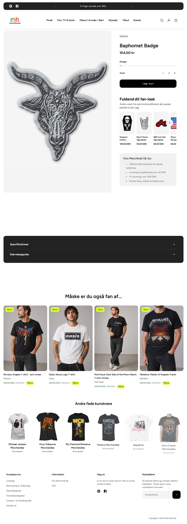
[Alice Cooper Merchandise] (169, 434)
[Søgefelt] (161, 20)
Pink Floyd (99, 382)
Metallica (144, 378)
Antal (122, 73)
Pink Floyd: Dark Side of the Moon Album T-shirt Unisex (115, 376)
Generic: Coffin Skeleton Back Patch (125, 138)
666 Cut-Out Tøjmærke (160, 138)
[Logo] (14, 20)
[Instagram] (10, 6)
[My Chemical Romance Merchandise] (78, 434)
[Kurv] (175, 20)
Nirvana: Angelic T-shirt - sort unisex (22, 374)
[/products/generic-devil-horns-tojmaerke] (144, 123)
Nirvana (7, 378)
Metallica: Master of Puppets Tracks (158, 374)
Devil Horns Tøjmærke (142, 138)
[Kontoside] (168, 20)
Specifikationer (19, 244)
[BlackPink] (139, 432)
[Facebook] (17, 6)
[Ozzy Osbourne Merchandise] (48, 434)
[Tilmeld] (176, 495)
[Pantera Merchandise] (108, 432)
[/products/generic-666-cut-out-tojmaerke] (161, 123)
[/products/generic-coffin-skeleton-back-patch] (127, 123)
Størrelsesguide (19, 254)
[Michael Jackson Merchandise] (18, 434)
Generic (124, 36)
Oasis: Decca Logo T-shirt (62, 374)
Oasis (51, 378)
